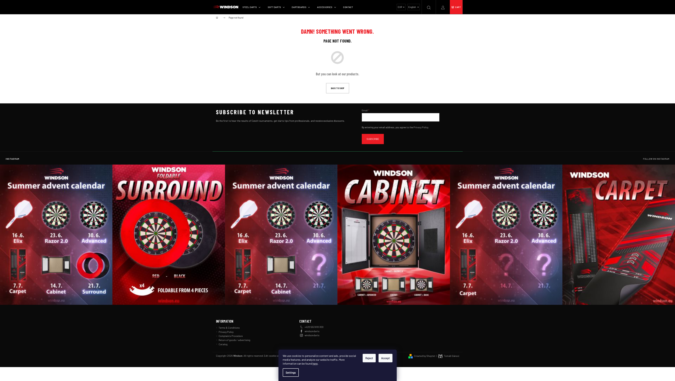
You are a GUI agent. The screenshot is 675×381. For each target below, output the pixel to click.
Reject (369, 358)
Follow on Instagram (656, 159)
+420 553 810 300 (314, 326)
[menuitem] (251, 7)
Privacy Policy (420, 127)
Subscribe (373, 138)
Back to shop (337, 88)
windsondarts (312, 331)
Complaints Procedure (231, 335)
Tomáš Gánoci (451, 355)
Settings (291, 372)
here (315, 363)
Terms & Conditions (229, 327)
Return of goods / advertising (234, 339)
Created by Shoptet (424, 355)
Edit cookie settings (275, 355)
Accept (385, 358)
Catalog (223, 344)
